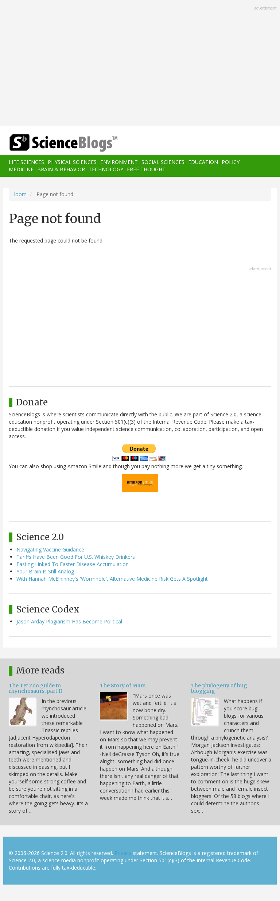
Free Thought (146, 169)
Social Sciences (162, 162)
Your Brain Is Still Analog (45, 571)
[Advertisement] (140, 63)
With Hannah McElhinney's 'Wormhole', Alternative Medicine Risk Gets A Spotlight (112, 578)
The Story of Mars (122, 685)
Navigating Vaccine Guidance (50, 549)
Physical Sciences (72, 162)
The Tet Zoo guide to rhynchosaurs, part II (35, 688)
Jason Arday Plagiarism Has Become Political (69, 621)
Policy (231, 162)
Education (203, 162)
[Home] (52, 143)
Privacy (122, 853)
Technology (106, 169)
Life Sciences (26, 162)
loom (20, 194)
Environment (119, 162)
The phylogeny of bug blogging (219, 688)
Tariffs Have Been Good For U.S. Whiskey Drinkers (75, 556)
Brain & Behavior (61, 169)
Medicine (21, 169)
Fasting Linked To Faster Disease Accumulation (72, 564)
